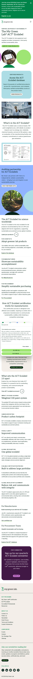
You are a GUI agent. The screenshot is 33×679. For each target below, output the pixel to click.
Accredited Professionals (8, 604)
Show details (26, 346)
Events (3, 632)
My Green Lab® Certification (9, 599)
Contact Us (5, 613)
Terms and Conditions (7, 622)
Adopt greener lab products (14, 241)
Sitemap (4, 638)
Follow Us (4, 615)
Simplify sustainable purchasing (16, 286)
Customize (15, 353)
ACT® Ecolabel (6, 601)
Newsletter (5, 618)
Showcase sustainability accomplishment (13, 262)
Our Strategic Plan (6, 636)
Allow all (16, 350)
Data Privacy (5, 620)
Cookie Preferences (7, 624)
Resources (4, 606)
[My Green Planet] (7, 21)
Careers (4, 634)
